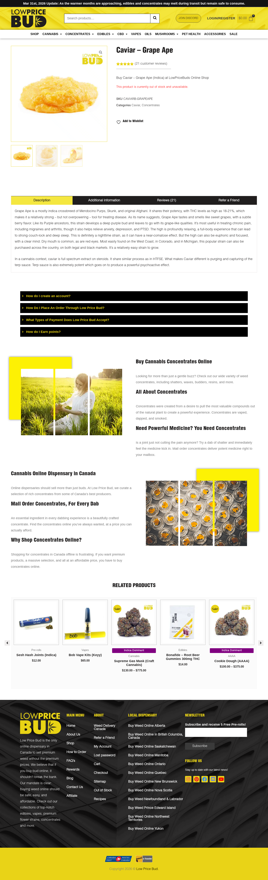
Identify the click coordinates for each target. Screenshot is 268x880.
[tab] (134, 296)
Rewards (73, 769)
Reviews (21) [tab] (166, 200)
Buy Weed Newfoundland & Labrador (155, 799)
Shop (34, 34)
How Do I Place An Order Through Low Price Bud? (65, 308)
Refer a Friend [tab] (229, 200)
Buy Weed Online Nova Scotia (150, 790)
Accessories (215, 34)
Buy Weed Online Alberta (146, 726)
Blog (70, 778)
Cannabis (50, 34)
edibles (25, 814)
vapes (37, 814)
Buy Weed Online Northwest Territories (148, 818)
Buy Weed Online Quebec (147, 773)
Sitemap (100, 781)
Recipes (100, 799)
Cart (97, 764)
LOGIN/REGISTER (221, 18)
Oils (148, 34)
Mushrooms (165, 34)
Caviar (136, 105)
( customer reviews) (151, 64)
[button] (100, 52)
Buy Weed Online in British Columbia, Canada (155, 736)
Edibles (103, 34)
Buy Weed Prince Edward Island (152, 808)
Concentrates (77, 34)
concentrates (50, 820)
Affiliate (72, 796)
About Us (73, 734)
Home (71, 726)
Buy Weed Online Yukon (146, 829)
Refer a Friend (104, 738)
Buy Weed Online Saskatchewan (152, 746)
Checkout (101, 773)
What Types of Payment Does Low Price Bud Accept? (67, 320)
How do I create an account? (48, 296)
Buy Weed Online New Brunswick (152, 781)
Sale (234, 34)
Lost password (104, 755)
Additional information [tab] (104, 200)
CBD (120, 34)
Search (154, 18)
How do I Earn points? (43, 332)
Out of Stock (103, 790)
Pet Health (191, 34)
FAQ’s (71, 761)
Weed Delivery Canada (104, 727)
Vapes (136, 34)
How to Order (76, 752)
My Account (102, 746)
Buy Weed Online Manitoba (148, 755)
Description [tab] (42, 200)
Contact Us (75, 787)
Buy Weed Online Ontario (146, 764)
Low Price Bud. (147, 869)
